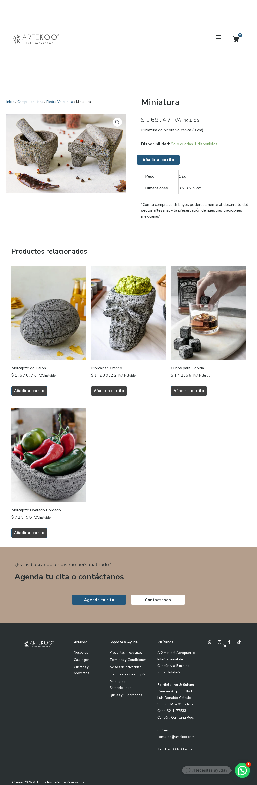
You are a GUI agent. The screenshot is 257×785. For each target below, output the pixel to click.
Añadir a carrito (158, 159)
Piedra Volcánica (59, 101)
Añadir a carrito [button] (29, 390)
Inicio (10, 101)
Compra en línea (30, 101)
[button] (218, 37)
